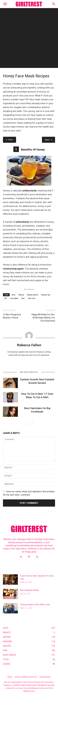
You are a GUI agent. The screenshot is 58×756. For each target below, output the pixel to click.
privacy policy (45, 677)
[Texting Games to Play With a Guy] (10, 608)
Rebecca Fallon (29, 345)
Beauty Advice (32, 295)
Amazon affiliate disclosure (26, 677)
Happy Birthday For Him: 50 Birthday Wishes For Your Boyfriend (43, 317)
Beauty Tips (45, 295)
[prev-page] (26, 423)
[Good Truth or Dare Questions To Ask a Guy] (10, 579)
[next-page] (31, 423)
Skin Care (31, 298)
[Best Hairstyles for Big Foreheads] (10, 412)
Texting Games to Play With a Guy (35, 604)
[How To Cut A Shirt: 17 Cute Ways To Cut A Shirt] (10, 397)
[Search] (54, 4)
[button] (5, 4)
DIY (5, 298)
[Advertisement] (29, 39)
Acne (13, 295)
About (9, 677)
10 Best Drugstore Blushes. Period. (12, 316)
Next (47, 139)
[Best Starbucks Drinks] (10, 594)
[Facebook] (21, 557)
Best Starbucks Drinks (29, 590)
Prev (10, 139)
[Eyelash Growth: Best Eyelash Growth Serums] (10, 383)
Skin (23, 298)
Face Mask (14, 298)
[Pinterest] (29, 557)
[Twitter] (37, 557)
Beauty (21, 295)
